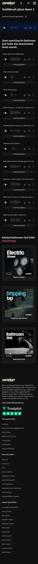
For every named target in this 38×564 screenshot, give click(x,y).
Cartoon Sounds (7, 548)
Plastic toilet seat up (10, 90)
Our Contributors (7, 484)
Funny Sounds (6, 511)
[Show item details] (34, 27)
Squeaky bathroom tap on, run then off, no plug (19, 125)
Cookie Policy (6, 444)
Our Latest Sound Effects (10, 507)
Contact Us (5, 464)
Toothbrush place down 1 (18, 9)
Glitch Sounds (6, 544)
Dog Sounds (6, 532)
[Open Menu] (34, 3)
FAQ (3, 468)
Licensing (5, 424)
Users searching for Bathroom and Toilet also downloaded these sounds (19, 44)
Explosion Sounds (7, 524)
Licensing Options (19, 64)
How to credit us (7, 472)
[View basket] (28, 3)
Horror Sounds (6, 536)
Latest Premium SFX (8, 480)
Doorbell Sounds (7, 519)
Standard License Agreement (12, 16)
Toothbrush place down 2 (11, 143)
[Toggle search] (21, 3)
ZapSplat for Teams (8, 476)
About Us (5, 459)
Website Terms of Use (9, 436)
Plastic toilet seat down (11, 72)
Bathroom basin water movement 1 (15, 215)
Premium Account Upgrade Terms (13, 428)
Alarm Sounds (6, 540)
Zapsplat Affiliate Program (10, 496)
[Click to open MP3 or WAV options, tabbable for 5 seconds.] (25, 27)
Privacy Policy (6, 440)
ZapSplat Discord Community (11, 488)
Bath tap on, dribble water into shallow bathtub (19, 179)
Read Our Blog (6, 492)
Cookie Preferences (8, 448)
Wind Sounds (6, 552)
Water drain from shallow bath (13, 54)
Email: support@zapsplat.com (13, 403)
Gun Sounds (6, 515)
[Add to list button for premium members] (30, 27)
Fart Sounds (6, 528)
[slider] (15, 27)
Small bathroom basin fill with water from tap (18, 161)
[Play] (4, 27)
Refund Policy (6, 432)
